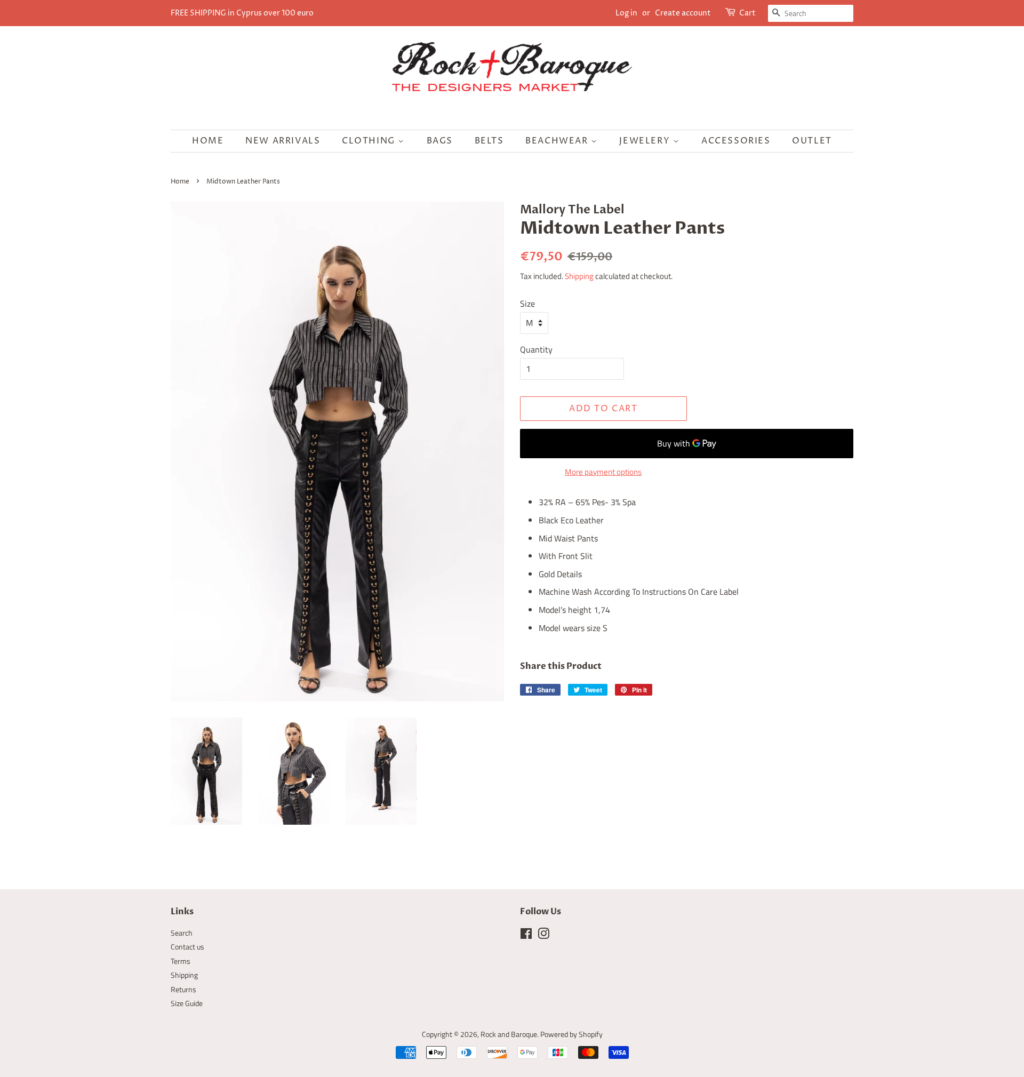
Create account (683, 13)
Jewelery (646, 141)
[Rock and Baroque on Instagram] (543, 935)
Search (182, 933)
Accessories (736, 141)
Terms (180, 961)
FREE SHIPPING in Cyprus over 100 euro (242, 13)
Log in (626, 13)
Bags (440, 141)
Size (527, 303)
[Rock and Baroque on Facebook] (526, 935)
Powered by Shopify (571, 1034)
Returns (183, 989)
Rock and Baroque (509, 1034)
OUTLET (812, 141)
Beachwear (558, 141)
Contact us (187, 947)
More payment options (603, 472)
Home (207, 141)
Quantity (536, 349)
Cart (747, 13)
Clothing (370, 141)
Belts (489, 141)
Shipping (579, 276)
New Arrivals (282, 141)
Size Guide (187, 1003)
